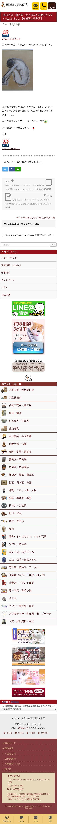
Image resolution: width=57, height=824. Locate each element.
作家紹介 (5, 272)
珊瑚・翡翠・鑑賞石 (20, 451)
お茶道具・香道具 (19, 420)
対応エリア (23, 728)
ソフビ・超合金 (17, 544)
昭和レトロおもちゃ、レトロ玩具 (27, 536)
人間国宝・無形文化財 (21, 390)
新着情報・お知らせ (11, 265)
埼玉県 (21, 733)
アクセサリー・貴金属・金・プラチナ (30, 613)
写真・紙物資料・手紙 (21, 621)
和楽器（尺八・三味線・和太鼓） (27, 575)
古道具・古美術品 (19, 467)
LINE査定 (21, 821)
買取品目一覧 (7, 821)
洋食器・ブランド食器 (21, 582)
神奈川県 (44, 733)
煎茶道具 (14, 428)
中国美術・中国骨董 (20, 436)
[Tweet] (5, 169)
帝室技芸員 (15, 397)
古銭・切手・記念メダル (22, 559)
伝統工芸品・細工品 (20, 405)
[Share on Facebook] (12, 169)
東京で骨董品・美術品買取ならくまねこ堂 (29, 806)
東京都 (9, 733)
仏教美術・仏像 (17, 444)
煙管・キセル (16, 521)
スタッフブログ (9, 258)
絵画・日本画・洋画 (20, 482)
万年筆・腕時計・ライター (24, 567)
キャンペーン (8, 280)
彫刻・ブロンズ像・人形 (22, 490)
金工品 (12, 598)
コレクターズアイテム (21, 552)
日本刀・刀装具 (17, 505)
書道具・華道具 (17, 459)
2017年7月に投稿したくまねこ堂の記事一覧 (35, 218)
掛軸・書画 (15, 413)
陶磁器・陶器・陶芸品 (21, 474)
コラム (4, 287)
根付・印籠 (15, 513)
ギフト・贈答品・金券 (21, 606)
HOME (5, 702)
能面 (11, 528)
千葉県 (32, 733)
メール (36, 821)
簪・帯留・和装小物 (20, 590)
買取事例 (15, 702)
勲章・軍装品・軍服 (20, 497)
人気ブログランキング (11, 39)
